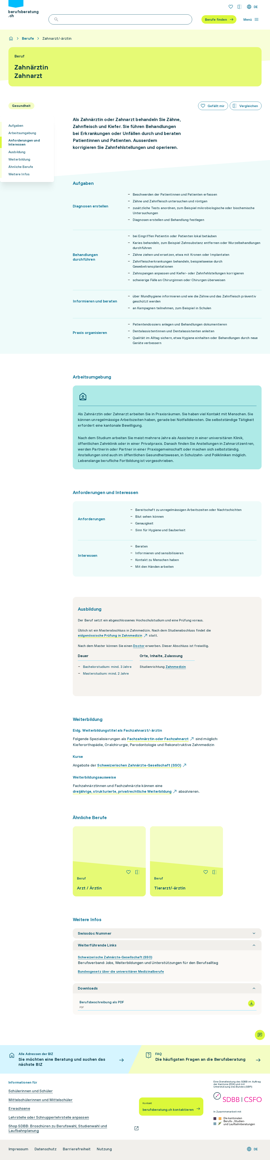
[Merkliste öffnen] (231, 7)
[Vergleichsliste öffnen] (239, 7)
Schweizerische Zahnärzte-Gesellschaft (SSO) (115, 957)
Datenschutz (45, 1149)
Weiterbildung (19, 159)
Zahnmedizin (176, 666)
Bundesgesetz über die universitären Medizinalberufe (121, 971)
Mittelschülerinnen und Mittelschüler (40, 1099)
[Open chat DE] (260, 1035)
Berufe (28, 38)
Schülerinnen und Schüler (30, 1091)
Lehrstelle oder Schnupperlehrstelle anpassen (48, 1117)
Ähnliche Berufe (20, 167)
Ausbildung (17, 152)
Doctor (138, 646)
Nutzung (104, 1149)
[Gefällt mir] (128, 872)
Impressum (18, 1149)
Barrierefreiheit (77, 1149)
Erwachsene (19, 1108)
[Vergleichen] (137, 872)
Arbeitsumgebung (22, 133)
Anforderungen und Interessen (24, 142)
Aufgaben (15, 125)
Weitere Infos (19, 174)
